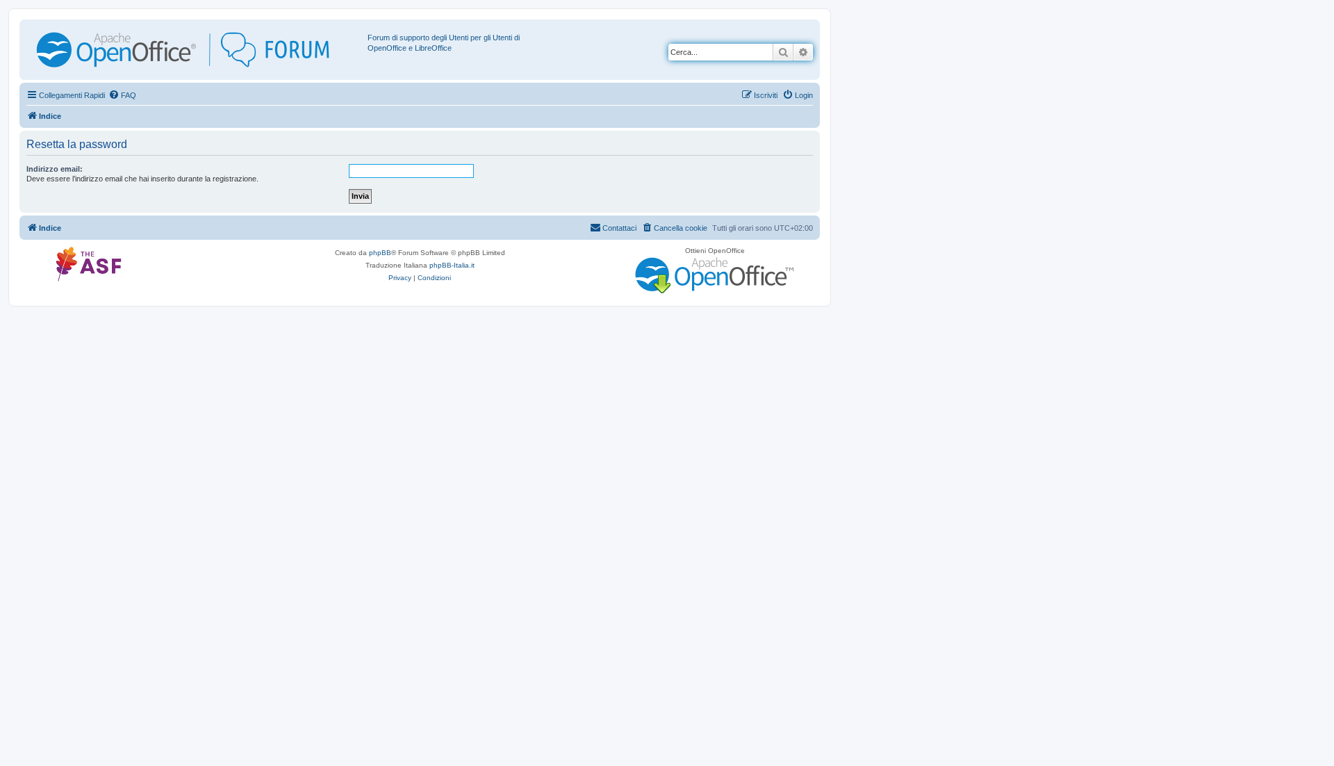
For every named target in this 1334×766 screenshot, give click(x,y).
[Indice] (195, 49)
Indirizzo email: (54, 169)
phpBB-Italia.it (452, 265)
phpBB (380, 252)
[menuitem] (122, 95)
